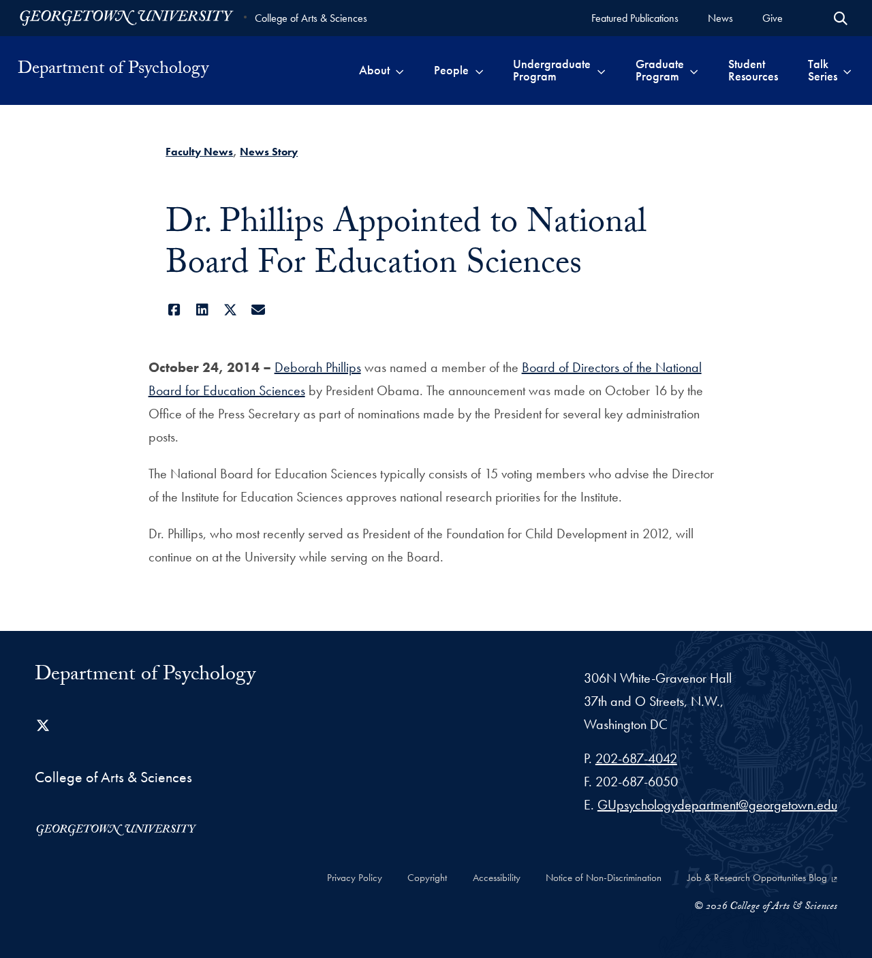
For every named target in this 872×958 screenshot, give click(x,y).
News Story (269, 151)
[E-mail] (257, 310)
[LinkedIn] (202, 310)
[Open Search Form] (840, 18)
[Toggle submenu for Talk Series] (847, 70)
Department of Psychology (113, 70)
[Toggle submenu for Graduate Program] (694, 70)
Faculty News (199, 151)
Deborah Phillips (318, 367)
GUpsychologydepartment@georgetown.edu (717, 805)
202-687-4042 (636, 758)
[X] (229, 310)
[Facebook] (174, 310)
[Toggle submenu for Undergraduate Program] (601, 70)
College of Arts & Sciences (311, 18)
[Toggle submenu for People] (479, 70)
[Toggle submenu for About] (399, 70)
